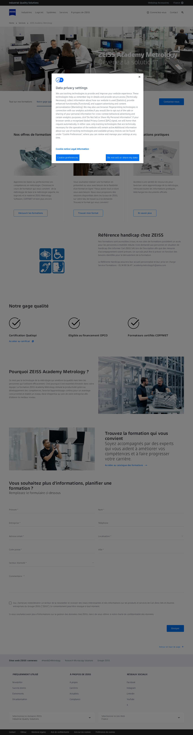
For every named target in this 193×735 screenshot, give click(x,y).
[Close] (139, 77)
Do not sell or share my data (122, 157)
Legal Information (80, 149)
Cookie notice (63, 149)
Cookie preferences (67, 157)
